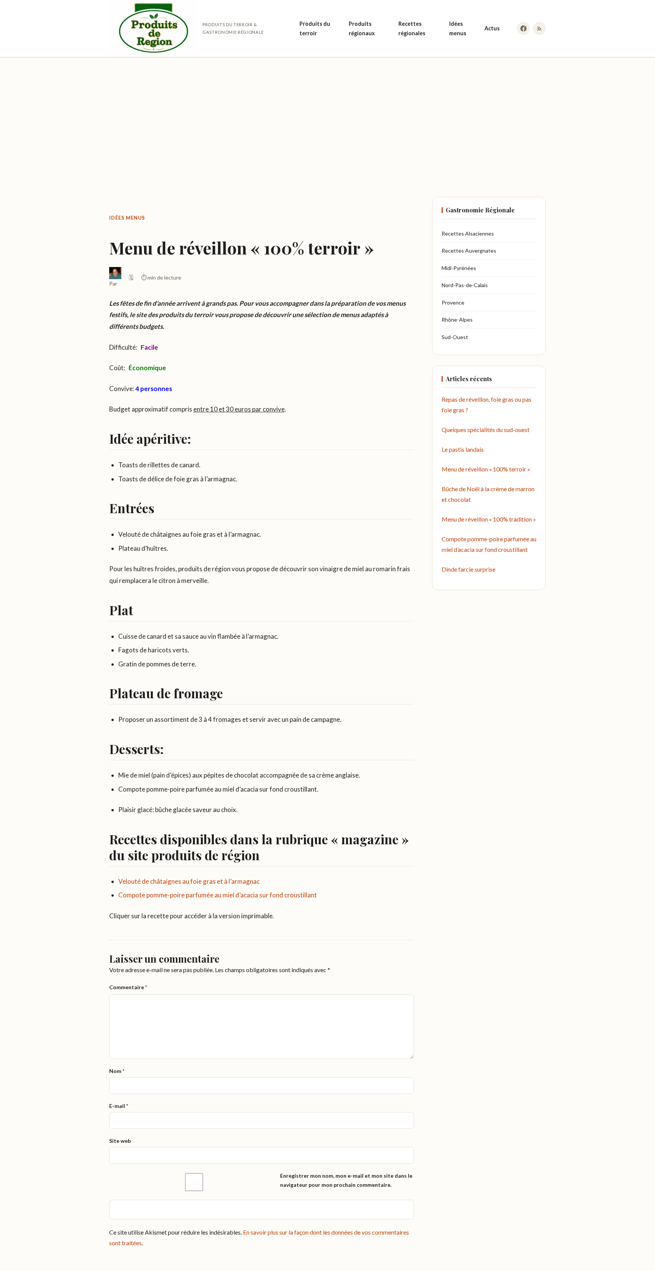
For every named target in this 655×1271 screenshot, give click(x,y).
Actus (492, 28)
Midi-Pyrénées (459, 268)
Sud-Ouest (455, 337)
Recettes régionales (411, 28)
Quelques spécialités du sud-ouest (486, 430)
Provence (453, 302)
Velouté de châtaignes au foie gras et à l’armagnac (189, 881)
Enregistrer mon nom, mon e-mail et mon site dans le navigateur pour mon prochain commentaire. (346, 1180)
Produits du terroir (314, 28)
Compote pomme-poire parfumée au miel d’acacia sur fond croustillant (217, 895)
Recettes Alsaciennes (468, 233)
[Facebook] (523, 28)
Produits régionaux (362, 28)
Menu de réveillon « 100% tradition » (489, 519)
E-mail (118, 1106)
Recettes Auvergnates (469, 251)
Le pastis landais (463, 449)
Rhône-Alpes (457, 320)
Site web (120, 1140)
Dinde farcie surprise (468, 569)
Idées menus (457, 28)
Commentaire (128, 987)
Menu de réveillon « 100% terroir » (486, 469)
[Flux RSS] (539, 28)
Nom (116, 1071)
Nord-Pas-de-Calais (465, 285)
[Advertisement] (327, 119)
